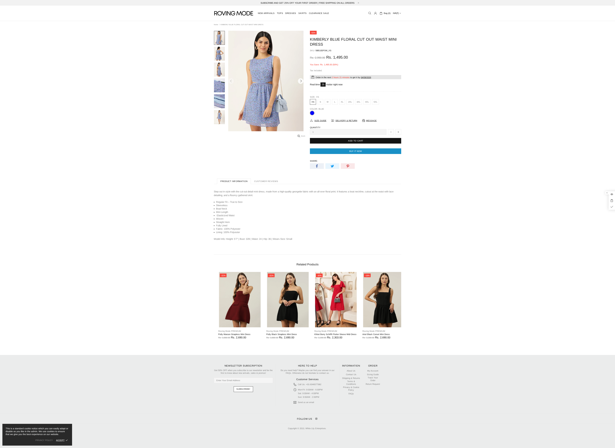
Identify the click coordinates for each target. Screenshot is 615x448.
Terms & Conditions (351, 382)
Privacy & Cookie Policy (351, 388)
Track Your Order (373, 379)
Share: (314, 161)
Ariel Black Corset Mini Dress (371, 334)
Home (216, 24)
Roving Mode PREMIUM (225, 331)
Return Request (373, 384)
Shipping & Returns (351, 378)
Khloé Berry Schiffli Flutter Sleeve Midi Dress (331, 334)
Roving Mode (234, 13)
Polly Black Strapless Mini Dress (277, 334)
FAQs (351, 393)
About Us (351, 371)
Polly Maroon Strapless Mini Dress (230, 334)
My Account (372, 371)
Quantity (315, 127)
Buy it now (355, 151)
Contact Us (351, 374)
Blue (312, 113)
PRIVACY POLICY (44, 440)
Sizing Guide (373, 374)
